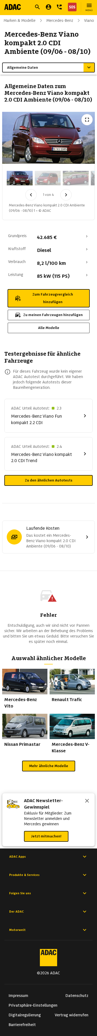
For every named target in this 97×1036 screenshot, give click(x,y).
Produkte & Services (24, 875)
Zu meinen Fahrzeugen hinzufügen (53, 315)
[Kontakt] (59, 7)
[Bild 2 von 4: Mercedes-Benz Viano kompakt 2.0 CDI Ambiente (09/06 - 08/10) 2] (48, 178)
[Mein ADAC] (48, 7)
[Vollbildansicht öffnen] (87, 119)
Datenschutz (76, 995)
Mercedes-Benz (59, 20)
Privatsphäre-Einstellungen (33, 1005)
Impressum (18, 995)
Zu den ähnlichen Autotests (48, 480)
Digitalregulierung (25, 1015)
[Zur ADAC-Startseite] (12, 7)
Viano (89, 20)
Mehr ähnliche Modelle (48, 766)
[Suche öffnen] (37, 7)
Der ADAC (16, 911)
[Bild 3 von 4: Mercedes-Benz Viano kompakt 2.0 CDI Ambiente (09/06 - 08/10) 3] (76, 178)
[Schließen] (87, 801)
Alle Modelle (48, 327)
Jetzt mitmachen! (46, 836)
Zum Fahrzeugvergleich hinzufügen (52, 298)
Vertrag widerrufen (71, 1015)
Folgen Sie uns (20, 893)
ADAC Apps (17, 856)
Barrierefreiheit (22, 1024)
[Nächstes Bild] (66, 194)
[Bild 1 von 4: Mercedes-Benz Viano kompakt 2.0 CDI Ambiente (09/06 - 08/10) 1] (20, 178)
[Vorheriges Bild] (31, 194)
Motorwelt (17, 930)
